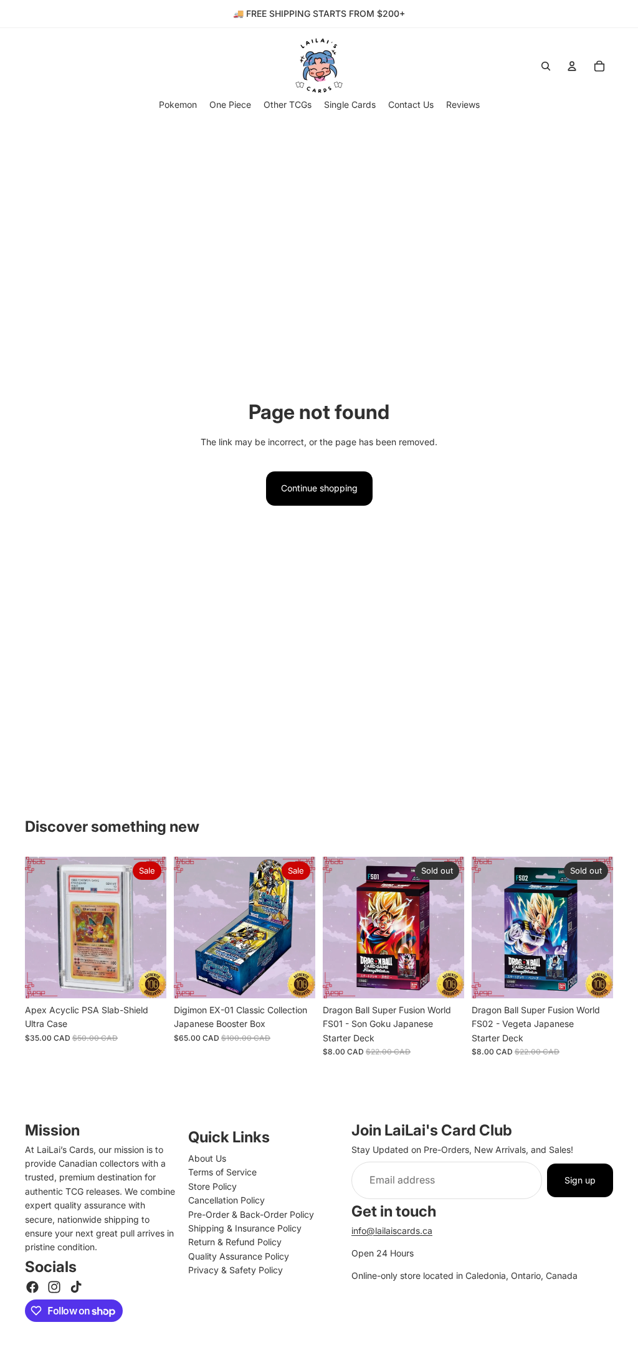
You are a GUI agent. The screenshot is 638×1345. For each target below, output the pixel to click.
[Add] (147, 979)
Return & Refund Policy (235, 1242)
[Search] (545, 66)
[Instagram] (54, 1287)
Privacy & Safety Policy (235, 1270)
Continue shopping (319, 488)
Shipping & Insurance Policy (245, 1228)
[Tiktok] (76, 1287)
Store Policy (212, 1186)
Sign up (580, 1180)
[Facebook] (32, 1287)
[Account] (572, 66)
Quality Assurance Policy (238, 1256)
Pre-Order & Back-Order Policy (251, 1214)
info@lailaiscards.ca (391, 1230)
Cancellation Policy (226, 1200)
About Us (207, 1158)
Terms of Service (222, 1172)
